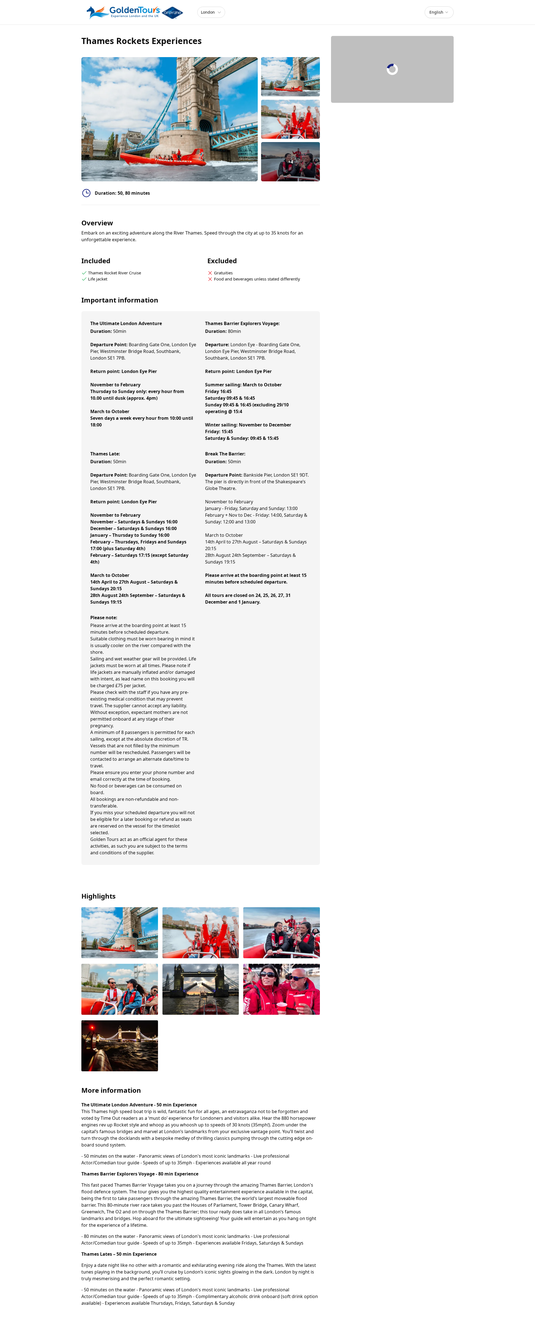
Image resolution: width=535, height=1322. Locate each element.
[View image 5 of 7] (200, 990)
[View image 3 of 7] (281, 933)
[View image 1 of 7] (290, 76)
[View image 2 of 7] (290, 119)
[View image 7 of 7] (119, 1046)
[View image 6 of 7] (281, 990)
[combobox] (439, 12)
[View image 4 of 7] (119, 990)
